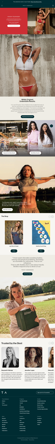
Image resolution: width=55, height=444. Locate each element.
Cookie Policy (22, 430)
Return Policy (22, 426)
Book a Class (40, 405)
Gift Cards (4, 420)
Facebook (39, 418)
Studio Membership (41, 401)
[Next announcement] (52, 1)
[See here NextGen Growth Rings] (41, 236)
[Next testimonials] (52, 343)
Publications (4, 430)
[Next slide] (51, 125)
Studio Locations (41, 403)
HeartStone (22, 409)
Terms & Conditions (24, 439)
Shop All (4, 418)
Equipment (4, 428)
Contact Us (22, 418)
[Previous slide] (48, 125)
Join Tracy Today (27, 273)
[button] (2, 5)
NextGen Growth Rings (25, 411)
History (3, 401)
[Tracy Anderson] (27, 6)
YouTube (39, 420)
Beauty (3, 426)
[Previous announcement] (2, 1)
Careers (21, 424)
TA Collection (5, 422)
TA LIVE (21, 403)
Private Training (40, 407)
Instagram (39, 422)
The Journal (4, 405)
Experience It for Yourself (27, 116)
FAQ (20, 420)
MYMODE (22, 407)
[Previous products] (50, 216)
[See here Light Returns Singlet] (14, 236)
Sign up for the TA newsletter (44, 392)
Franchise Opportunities (42, 409)
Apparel (3, 424)
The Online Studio (23, 401)
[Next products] (52, 216)
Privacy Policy (22, 428)
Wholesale (22, 422)
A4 (20, 405)
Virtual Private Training (24, 413)
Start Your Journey (7, 209)
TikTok (38, 424)
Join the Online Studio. (34, 1)
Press (3, 403)
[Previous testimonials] (50, 343)
